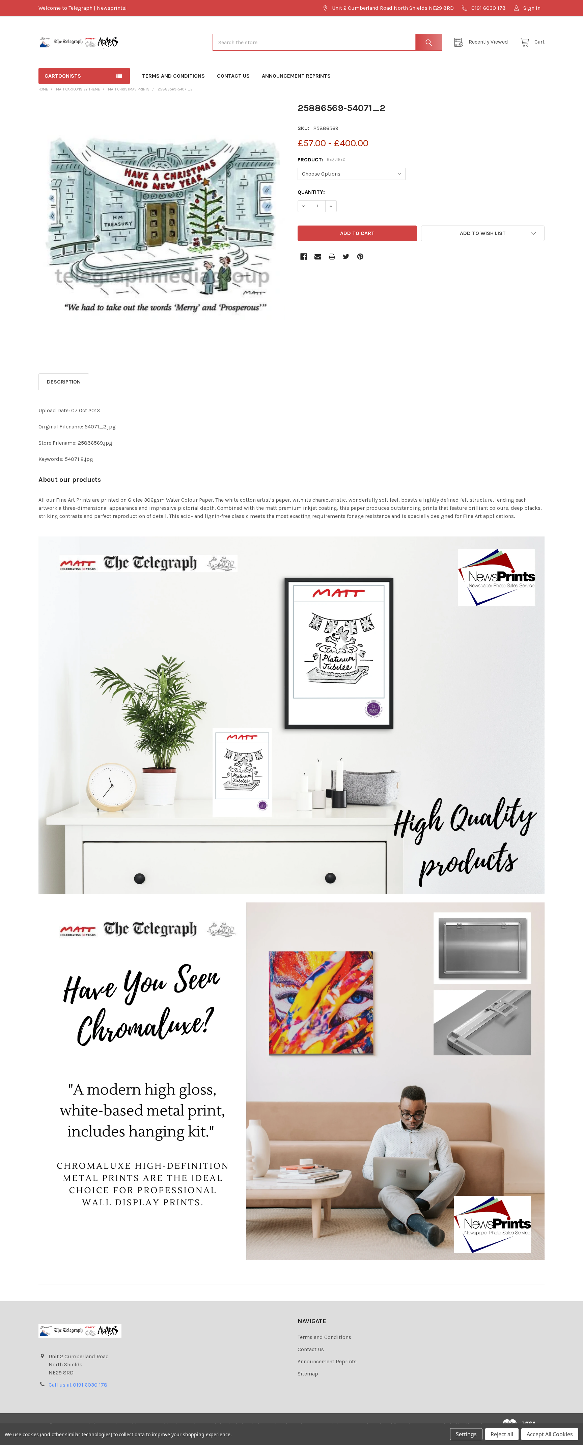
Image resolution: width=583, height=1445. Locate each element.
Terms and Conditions (173, 76)
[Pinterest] (360, 257)
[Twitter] (346, 257)
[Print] (332, 257)
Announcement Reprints (296, 76)
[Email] (318, 257)
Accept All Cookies (550, 1434)
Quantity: (311, 192)
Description (64, 381)
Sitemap (308, 1373)
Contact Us (233, 76)
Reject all (502, 1434)
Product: (321, 159)
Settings (466, 1434)
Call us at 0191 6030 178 (78, 1385)
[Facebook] (304, 257)
